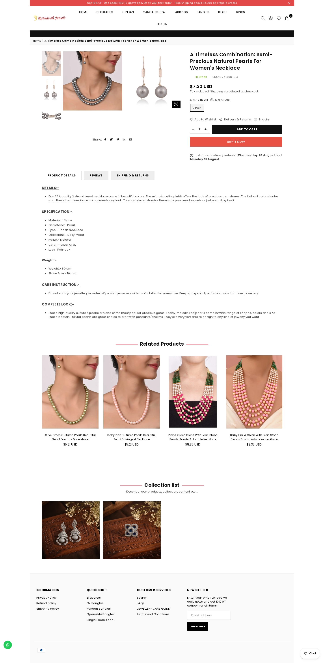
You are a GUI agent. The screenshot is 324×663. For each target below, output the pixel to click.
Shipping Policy (47, 609)
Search (142, 598)
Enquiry (264, 120)
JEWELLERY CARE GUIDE (153, 609)
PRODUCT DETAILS (62, 175)
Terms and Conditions (153, 614)
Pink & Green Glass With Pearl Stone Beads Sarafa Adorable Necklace (131, 437)
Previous (67, 81)
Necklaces (105, 12)
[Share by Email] (130, 140)
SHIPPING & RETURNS (132, 175)
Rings (240, 12)
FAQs (140, 603)
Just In (162, 24)
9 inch (197, 108)
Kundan (128, 12)
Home (83, 12)
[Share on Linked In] (124, 140)
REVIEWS (96, 175)
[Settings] (271, 18)
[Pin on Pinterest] (117, 140)
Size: (210, 100)
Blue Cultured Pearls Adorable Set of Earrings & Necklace (254, 437)
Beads (222, 12)
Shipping (216, 91)
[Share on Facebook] (105, 140)
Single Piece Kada (100, 620)
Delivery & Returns (237, 120)
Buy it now (236, 142)
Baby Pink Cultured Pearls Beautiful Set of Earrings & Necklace (70, 437)
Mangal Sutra (154, 12)
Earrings (181, 12)
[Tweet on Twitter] (111, 140)
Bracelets (94, 598)
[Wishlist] (279, 18)
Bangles (203, 12)
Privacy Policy (46, 598)
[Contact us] (8, 645)
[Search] (263, 18)
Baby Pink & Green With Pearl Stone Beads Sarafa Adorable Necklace (193, 437)
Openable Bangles (101, 614)
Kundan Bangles (99, 609)
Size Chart (222, 100)
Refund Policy (46, 603)
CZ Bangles (95, 603)
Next (179, 81)
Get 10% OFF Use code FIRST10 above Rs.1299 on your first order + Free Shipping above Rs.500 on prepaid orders (162, 3)
